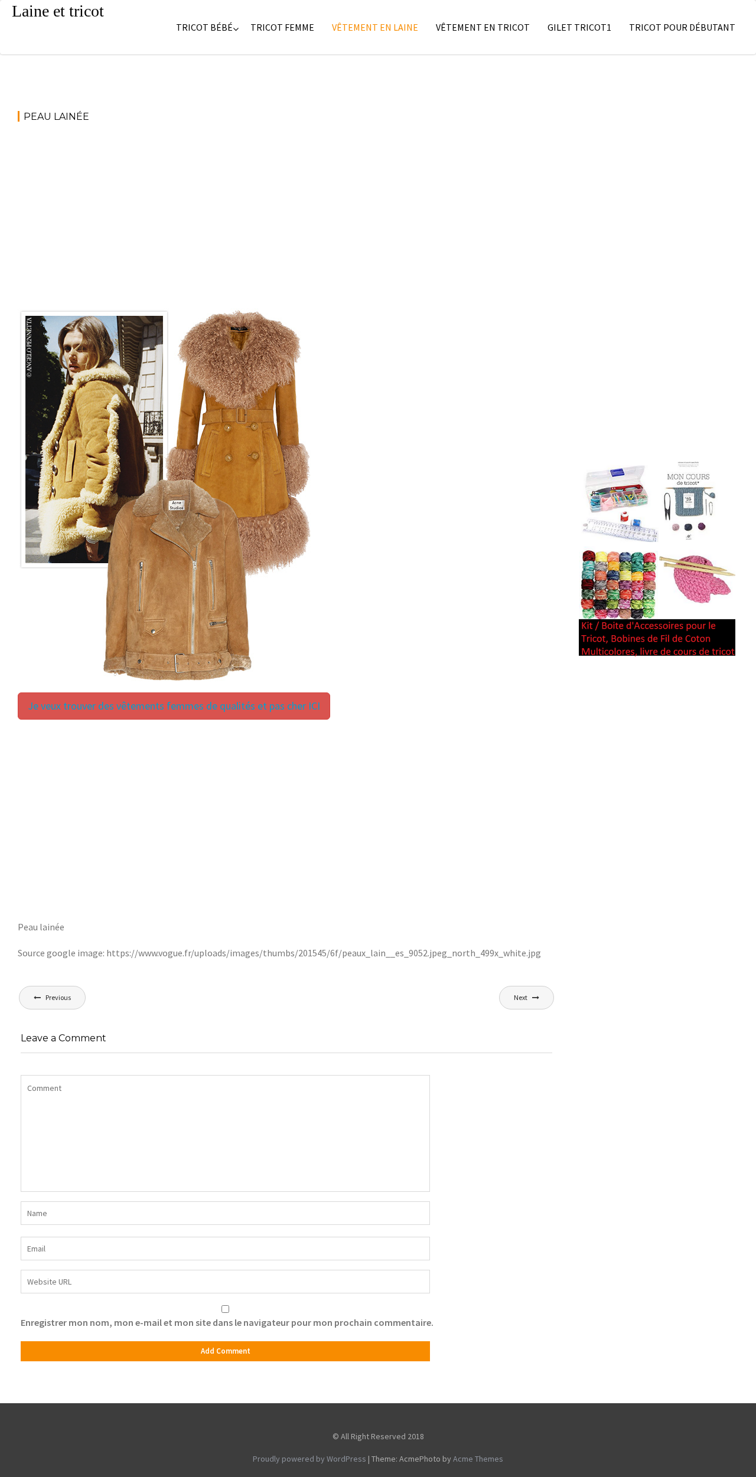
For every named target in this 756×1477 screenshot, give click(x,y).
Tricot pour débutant (682, 27)
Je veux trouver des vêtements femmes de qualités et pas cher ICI (174, 706)
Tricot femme (282, 27)
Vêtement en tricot (483, 27)
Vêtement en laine (375, 27)
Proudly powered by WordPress (309, 1458)
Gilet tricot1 (579, 27)
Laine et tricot (58, 11)
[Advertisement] (286, 220)
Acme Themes (478, 1458)
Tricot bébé (204, 27)
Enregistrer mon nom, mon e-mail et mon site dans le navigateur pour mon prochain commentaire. (227, 1322)
